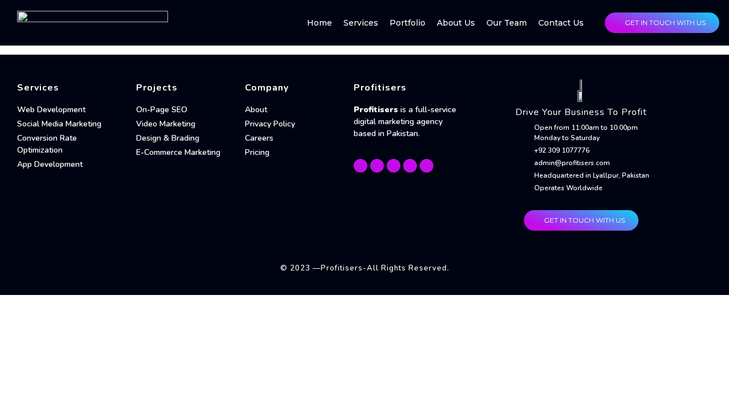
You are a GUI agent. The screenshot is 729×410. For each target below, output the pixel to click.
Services (360, 23)
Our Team (506, 23)
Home (319, 23)
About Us (456, 23)
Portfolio (407, 23)
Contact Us (561, 23)
